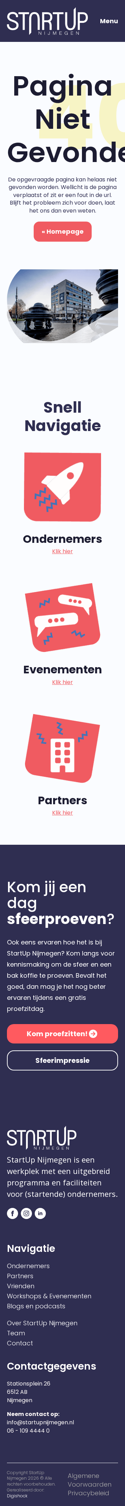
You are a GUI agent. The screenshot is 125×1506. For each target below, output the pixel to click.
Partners (20, 1276)
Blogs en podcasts (36, 1306)
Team (16, 1333)
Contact (20, 1343)
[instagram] (26, 1213)
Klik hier (62, 551)
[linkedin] (40, 1213)
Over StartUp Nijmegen (42, 1323)
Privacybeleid (88, 1493)
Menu (109, 21)
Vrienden (20, 1286)
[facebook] (12, 1213)
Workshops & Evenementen (49, 1296)
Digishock (17, 1496)
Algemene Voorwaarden (89, 1480)
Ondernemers (28, 1266)
